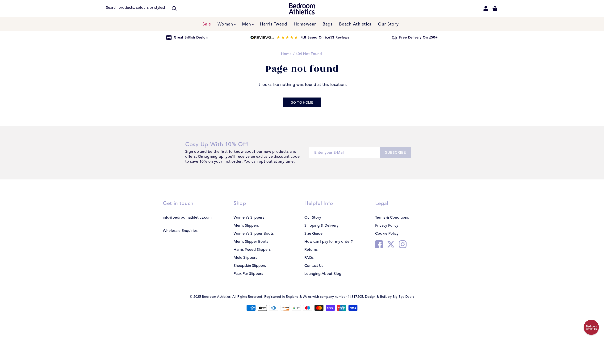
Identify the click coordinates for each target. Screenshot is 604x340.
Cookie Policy (386, 233)
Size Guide (313, 233)
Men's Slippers (246, 225)
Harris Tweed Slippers (252, 249)
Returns (311, 249)
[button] (591, 327)
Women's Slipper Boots (254, 233)
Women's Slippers (249, 217)
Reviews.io (300, 37)
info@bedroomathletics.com (187, 217)
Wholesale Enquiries (180, 230)
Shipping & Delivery (321, 225)
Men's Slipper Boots (251, 241)
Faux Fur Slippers (248, 273)
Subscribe (395, 152)
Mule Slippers (245, 257)
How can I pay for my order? (328, 241)
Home (286, 53)
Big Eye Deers (403, 296)
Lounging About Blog (322, 273)
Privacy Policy (386, 225)
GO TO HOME (302, 102)
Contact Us (313, 265)
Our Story (312, 217)
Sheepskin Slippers (250, 265)
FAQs (309, 257)
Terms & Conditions (392, 217)
